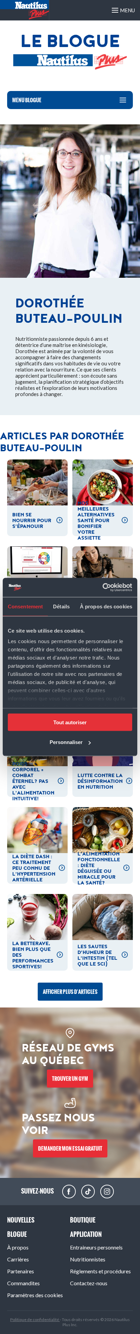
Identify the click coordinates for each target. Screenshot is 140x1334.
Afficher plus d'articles (70, 992)
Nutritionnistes (87, 1259)
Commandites (23, 1283)
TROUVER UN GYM (70, 1078)
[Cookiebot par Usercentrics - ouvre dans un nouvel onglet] (102, 587)
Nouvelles (20, 1220)
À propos (18, 1247)
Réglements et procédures (100, 1271)
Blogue (17, 1234)
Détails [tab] (61, 606)
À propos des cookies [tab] (106, 606)
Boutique (82, 1220)
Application (86, 1234)
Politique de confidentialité (35, 1319)
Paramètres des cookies (35, 1295)
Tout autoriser (70, 722)
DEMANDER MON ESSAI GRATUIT (70, 1148)
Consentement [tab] (25, 606)
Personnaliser (66, 742)
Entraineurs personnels (96, 1247)
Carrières (18, 1259)
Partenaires (20, 1271)
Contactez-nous (88, 1283)
